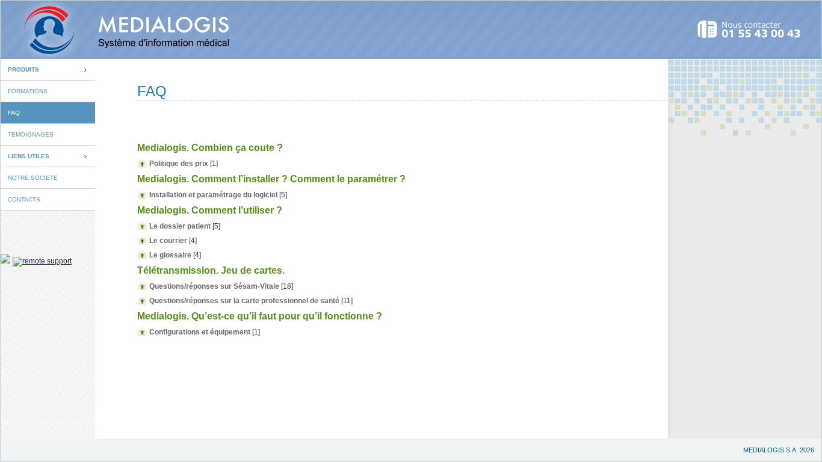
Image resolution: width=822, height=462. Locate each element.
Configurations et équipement (199, 332)
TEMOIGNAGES (31, 134)
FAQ (14, 112)
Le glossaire (170, 255)
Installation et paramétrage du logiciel (214, 195)
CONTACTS (24, 199)
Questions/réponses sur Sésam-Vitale (214, 286)
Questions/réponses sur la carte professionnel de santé (244, 301)
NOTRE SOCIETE (33, 177)
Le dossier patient (180, 226)
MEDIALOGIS (117, 30)
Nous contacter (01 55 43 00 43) (749, 29)
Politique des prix (178, 163)
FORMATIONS (28, 91)
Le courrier (168, 240)
